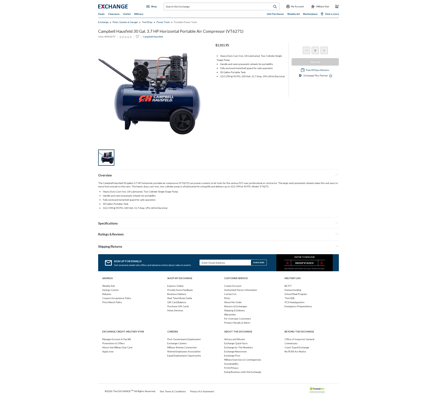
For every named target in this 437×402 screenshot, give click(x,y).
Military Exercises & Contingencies (242, 359)
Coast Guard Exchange (297, 347)
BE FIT (288, 285)
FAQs (227, 298)
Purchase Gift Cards (178, 306)
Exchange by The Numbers (238, 347)
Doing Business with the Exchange (242, 371)
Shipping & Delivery (234, 310)
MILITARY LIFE (293, 278)
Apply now (108, 351)
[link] (125, 37)
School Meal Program (296, 294)
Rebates (106, 294)
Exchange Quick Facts (236, 343)
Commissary (291, 343)
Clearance (113, 13)
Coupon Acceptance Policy (116, 298)
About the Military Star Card (117, 347)
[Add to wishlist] (137, 36)
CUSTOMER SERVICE (236, 278)
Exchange (103, 22)
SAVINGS (107, 278)
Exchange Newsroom (235, 351)
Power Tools (163, 22)
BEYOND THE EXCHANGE (299, 331)
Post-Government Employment (184, 339)
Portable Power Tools (185, 22)
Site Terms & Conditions (173, 391)
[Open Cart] (337, 6)
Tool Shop (147, 22)
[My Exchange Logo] (120, 6)
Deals (101, 13)
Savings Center (110, 289)
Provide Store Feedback (180, 289)
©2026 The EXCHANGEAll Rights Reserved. (130, 391)
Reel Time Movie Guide (179, 298)
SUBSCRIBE (258, 262)
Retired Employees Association (184, 351)
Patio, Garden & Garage (125, 22)
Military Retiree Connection (182, 347)
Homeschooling (293, 289)
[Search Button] (275, 6)
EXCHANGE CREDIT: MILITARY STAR (123, 331)
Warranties (230, 314)
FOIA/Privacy (231, 367)
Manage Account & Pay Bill (116, 339)
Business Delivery (176, 294)
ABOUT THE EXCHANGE (238, 331)
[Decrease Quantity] (306, 50)
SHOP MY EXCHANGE (179, 278)
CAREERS (172, 331)
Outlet (127, 13)
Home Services (175, 310)
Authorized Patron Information (240, 289)
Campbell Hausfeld (153, 36)
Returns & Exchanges (235, 306)
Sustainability (231, 363)
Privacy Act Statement (202, 391)
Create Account (232, 285)
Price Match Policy (112, 302)
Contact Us (230, 294)
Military (138, 13)
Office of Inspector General (299, 339)
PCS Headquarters (295, 302)
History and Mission (234, 339)
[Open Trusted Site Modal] (317, 389)
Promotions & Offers (113, 343)
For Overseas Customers (237, 318)
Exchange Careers (177, 343)
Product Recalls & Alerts (237, 322)
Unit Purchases (275, 13)
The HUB (289, 298)
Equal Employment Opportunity (184, 355)
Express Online (175, 285)
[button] (218, 233)
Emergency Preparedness (298, 306)
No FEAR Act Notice (295, 351)
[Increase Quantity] (324, 50)
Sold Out (315, 62)
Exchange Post (232, 355)
